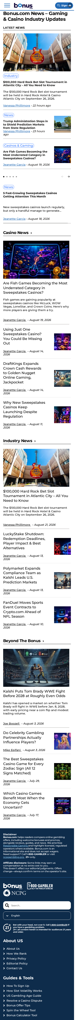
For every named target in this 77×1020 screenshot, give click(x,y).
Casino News (15, 232)
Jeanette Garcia (14, 164)
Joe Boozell (11, 723)
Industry (11, 76)
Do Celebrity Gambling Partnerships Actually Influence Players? (23, 737)
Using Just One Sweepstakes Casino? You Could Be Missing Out (22, 336)
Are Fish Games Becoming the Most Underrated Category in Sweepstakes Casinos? (25, 155)
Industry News (17, 440)
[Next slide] (69, 176)
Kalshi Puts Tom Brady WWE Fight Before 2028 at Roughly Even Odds (34, 693)
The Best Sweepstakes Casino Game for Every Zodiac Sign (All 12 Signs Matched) (23, 766)
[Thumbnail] (36, 260)
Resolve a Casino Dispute (24, 1000)
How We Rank (17, 953)
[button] (7, 5)
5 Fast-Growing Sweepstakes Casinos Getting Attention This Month (30, 195)
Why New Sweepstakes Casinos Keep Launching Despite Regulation (24, 409)
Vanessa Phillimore (16, 105)
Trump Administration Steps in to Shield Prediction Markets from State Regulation (25, 124)
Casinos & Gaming (18, 145)
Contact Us (14, 968)
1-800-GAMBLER (58, 925)
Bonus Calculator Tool (22, 1015)
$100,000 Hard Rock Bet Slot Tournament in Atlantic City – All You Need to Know (35, 83)
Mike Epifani (12, 750)
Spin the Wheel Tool (21, 1010)
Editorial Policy (17, 963)
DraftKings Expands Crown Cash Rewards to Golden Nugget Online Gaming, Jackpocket (22, 372)
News (8, 115)
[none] (37, 915)
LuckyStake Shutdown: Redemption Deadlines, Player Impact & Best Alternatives (24, 541)
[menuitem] (37, 915)
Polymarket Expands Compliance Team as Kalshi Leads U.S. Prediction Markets (22, 575)
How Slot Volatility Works (24, 991)
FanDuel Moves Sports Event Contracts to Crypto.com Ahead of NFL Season (23, 609)
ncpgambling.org (13, 857)
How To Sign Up (18, 986)
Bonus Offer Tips (18, 1005)
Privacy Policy (16, 958)
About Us (13, 948)
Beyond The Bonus (21, 640)
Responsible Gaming (15, 845)
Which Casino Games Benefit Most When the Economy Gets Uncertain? (24, 800)
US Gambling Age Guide (24, 995)
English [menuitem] (15, 915)
